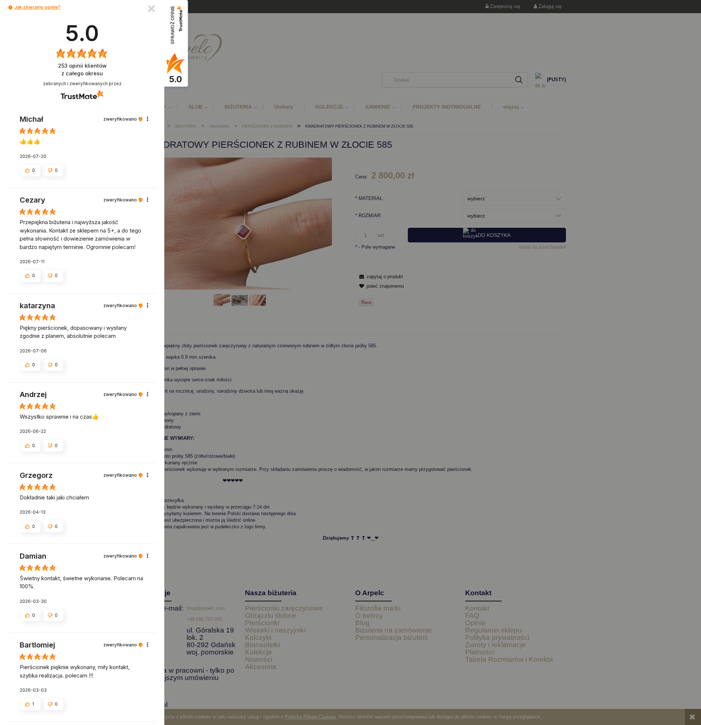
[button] (10, 7)
